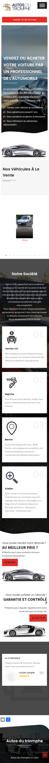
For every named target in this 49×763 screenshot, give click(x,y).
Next (34, 226)
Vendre (10, 562)
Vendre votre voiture (24, 19)
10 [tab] (43, 255)
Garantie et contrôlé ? (25, 601)
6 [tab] (26, 255)
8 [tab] (34, 255)
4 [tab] (18, 255)
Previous (14, 226)
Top (45, 755)
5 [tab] (22, 255)
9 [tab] (38, 255)
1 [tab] (6, 255)
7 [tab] (30, 255)
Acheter (38, 618)
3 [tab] (14, 255)
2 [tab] (10, 255)
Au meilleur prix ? (20, 547)
